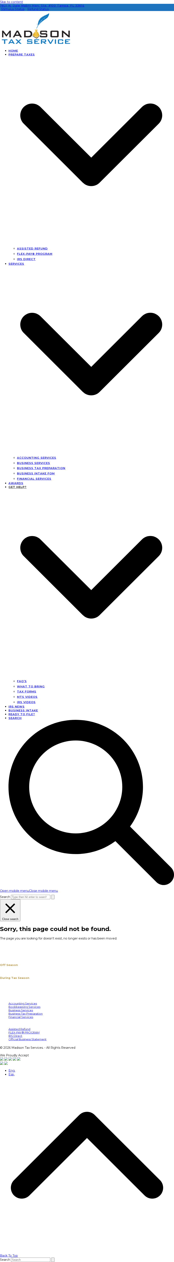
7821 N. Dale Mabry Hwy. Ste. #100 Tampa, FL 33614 (42, 5)
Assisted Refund (19, 1029)
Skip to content (11, 2)
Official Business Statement (27, 1039)
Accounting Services (22, 1003)
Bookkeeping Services (24, 1006)
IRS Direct (15, 1036)
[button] (29, 891)
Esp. (11, 1074)
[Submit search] (53, 897)
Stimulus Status (12, 9)
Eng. (11, 1070)
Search (5, 897)
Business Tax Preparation (25, 1013)
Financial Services (20, 1017)
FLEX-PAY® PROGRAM (23, 1032)
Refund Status (38, 9)
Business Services (20, 1010)
